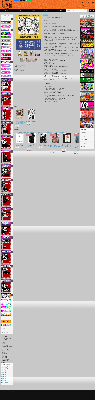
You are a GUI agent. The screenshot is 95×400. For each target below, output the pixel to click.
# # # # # (4, 358)
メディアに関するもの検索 (7, 348)
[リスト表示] (90, 10)
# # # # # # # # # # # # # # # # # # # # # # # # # (5, 349)
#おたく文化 (43, 132)
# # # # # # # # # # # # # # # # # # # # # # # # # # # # (6, 346)
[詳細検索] (85, 10)
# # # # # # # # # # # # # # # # (5, 345)
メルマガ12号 (4, 367)
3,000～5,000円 (84, 139)
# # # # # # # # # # (7, 339)
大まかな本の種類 (5, 340)
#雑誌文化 (48, 132)
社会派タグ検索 (5, 349)
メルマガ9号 (4, 371)
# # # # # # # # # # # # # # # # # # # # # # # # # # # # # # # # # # (4, 342)
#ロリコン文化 (24, 132)
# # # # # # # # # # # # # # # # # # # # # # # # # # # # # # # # (6, 338)
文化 (2, 355)
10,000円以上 (83, 146)
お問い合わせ (59, 10)
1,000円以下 (83, 132)
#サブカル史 (37, 132)
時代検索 (3, 343)
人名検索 (3, 342)
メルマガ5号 (4, 375)
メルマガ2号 (4, 380)
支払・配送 (33, 10)
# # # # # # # (4, 353)
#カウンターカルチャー (54, 132)
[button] (17, 32)
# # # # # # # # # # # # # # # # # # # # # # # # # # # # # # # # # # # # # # (5, 355)
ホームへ (6, 10)
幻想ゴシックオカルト (6, 350)
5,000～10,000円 (84, 143)
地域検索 (3, 352)
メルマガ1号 (4, 382)
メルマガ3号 (4, 378)
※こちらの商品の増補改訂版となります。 (52, 23)
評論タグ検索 (4, 357)
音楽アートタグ (5, 345)
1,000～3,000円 (84, 136)
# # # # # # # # (5, 359)
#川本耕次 (62, 132)
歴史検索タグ (4, 353)
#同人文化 (29, 132)
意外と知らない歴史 (6, 359)
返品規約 (46, 10)
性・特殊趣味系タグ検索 (7, 346)
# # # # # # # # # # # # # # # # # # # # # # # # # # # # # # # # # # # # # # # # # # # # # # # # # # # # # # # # (5, 337)
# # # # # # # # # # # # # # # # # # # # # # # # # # (6, 351)
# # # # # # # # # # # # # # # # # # (6, 352)
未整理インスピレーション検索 (6, 361)
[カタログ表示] (93, 10)
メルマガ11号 (4, 369)
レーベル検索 (4, 339)
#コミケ (33, 132)
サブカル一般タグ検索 (6, 338)
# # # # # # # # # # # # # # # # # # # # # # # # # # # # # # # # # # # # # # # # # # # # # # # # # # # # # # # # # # (5, 341)
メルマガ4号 (4, 376)
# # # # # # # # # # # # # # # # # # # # (7, 348)
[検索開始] (88, 10)
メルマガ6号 (4, 373)
